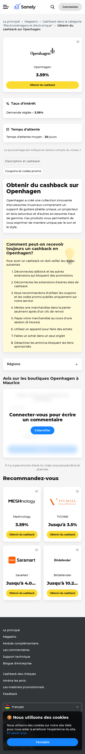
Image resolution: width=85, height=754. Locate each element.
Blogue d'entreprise (17, 663)
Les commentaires (16, 650)
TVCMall (62, 516)
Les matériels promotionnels (23, 687)
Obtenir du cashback (42, 84)
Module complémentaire (21, 643)
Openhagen (42, 67)
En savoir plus (16, 733)
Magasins (9, 636)
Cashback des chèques (19, 674)
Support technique (16, 656)
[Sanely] (25, 7)
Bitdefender (62, 575)
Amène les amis (14, 680)
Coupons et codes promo (23, 171)
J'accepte (42, 742)
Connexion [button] (70, 7)
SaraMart (22, 575)
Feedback (10, 694)
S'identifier (42, 430)
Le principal (11, 630)
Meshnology (22, 516)
